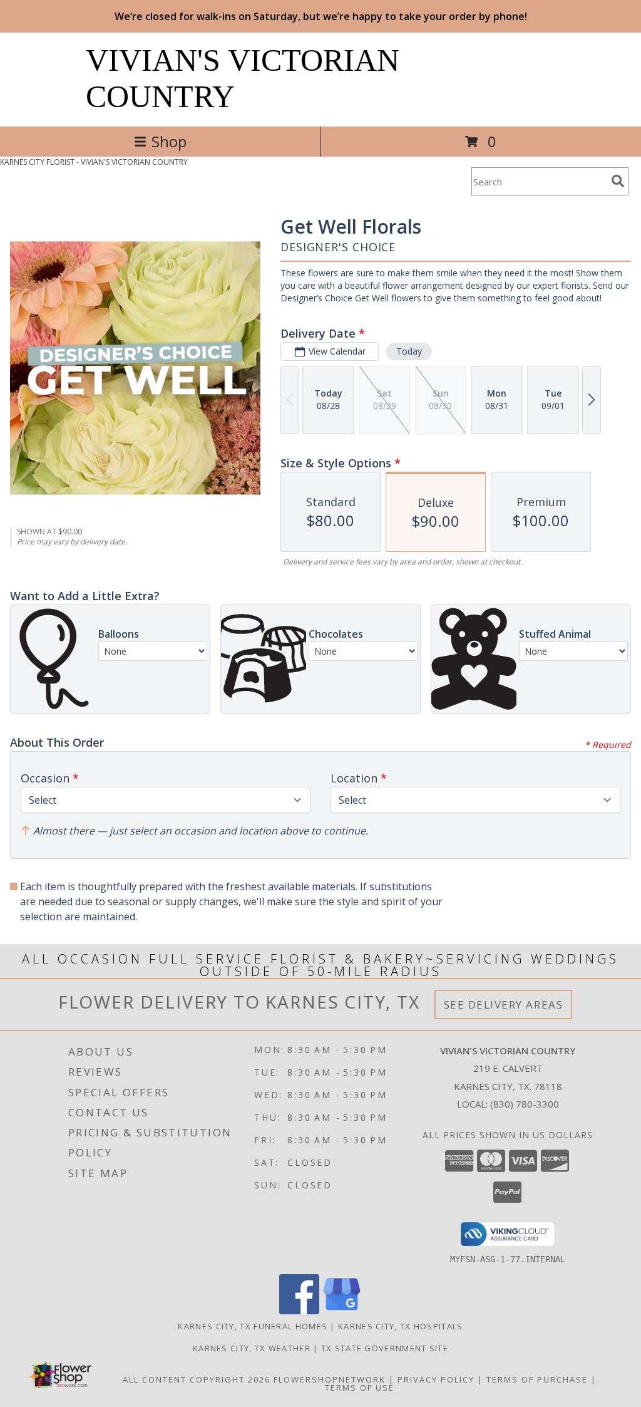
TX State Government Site (384, 1348)
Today (409, 351)
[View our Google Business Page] (342, 1311)
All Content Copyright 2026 (196, 1379)
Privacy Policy (435, 1379)
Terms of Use (359, 1387)
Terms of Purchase (537, 1379)
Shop (169, 141)
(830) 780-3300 (524, 1104)
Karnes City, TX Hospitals (400, 1326)
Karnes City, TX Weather (251, 1348)
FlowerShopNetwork (330, 1379)
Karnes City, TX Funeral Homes (252, 1326)
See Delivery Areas (503, 1004)
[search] (618, 181)
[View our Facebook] (299, 1311)
